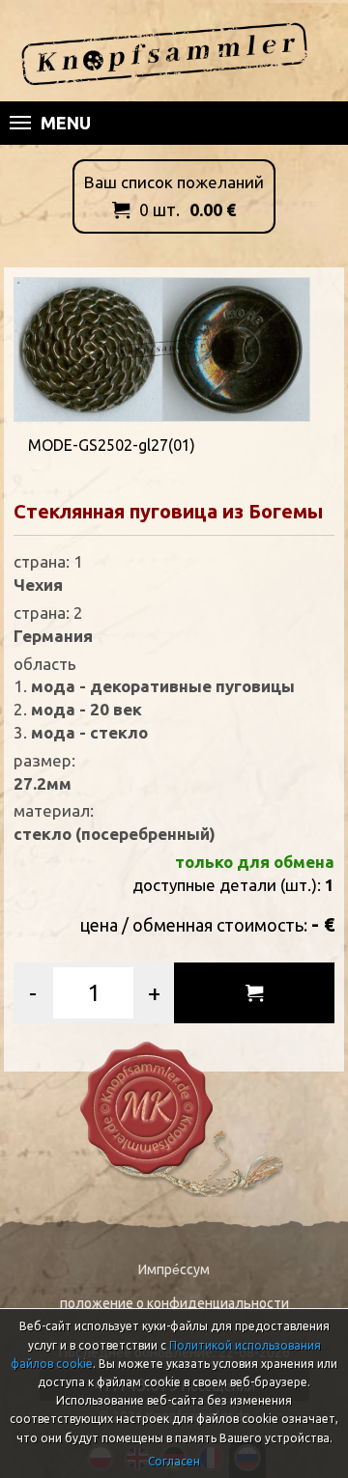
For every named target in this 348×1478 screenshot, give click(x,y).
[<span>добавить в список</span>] (254, 992)
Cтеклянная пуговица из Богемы (168, 511)
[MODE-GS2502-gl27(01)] (162, 347)
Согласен (174, 1461)
